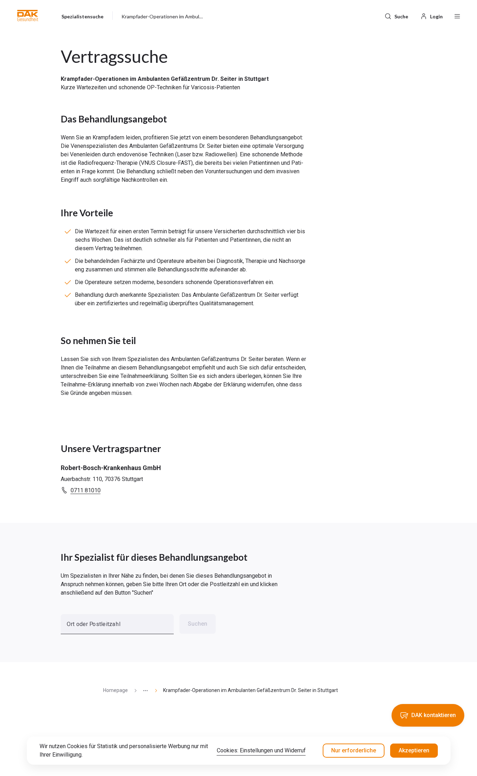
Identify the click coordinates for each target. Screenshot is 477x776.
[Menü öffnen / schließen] (457, 15)
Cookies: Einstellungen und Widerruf (261, 750)
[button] (27, 15)
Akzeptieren (414, 750)
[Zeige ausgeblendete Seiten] (143, 690)
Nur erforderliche (353, 750)
